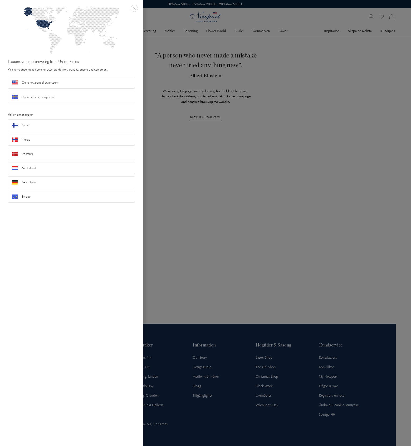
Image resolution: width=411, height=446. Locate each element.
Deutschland (29, 182)
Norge (26, 140)
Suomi (25, 125)
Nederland (29, 168)
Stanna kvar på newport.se (38, 97)
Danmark (27, 154)
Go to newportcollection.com (40, 83)
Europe (26, 197)
